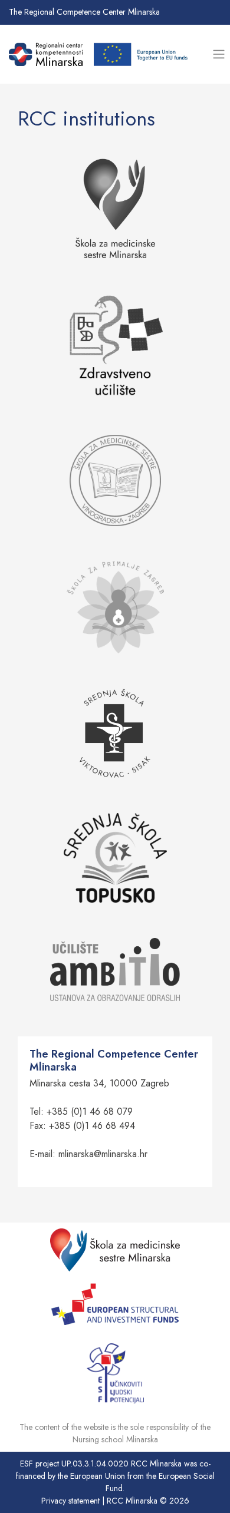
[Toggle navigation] (218, 54)
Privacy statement (70, 1501)
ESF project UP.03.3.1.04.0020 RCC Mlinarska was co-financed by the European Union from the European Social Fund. (115, 1476)
